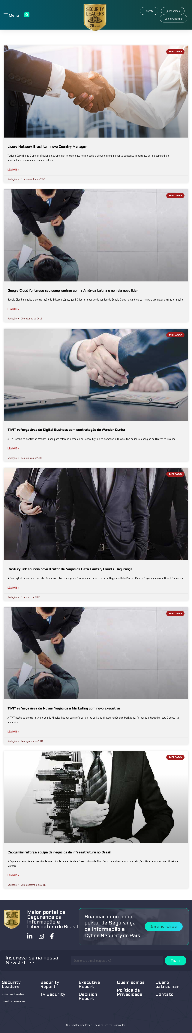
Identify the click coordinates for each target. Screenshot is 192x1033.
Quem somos (131, 983)
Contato (164, 995)
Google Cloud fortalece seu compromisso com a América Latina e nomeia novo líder (73, 290)
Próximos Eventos (13, 994)
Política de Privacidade (129, 993)
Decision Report (88, 997)
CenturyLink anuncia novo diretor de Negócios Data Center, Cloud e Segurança (70, 569)
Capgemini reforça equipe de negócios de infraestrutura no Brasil (59, 852)
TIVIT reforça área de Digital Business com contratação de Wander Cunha (66, 430)
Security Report (49, 985)
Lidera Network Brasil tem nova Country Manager (47, 146)
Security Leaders (11, 985)
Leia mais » (13, 169)
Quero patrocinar (167, 985)
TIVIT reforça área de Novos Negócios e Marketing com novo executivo (64, 708)
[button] (149, 11)
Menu (13, 15)
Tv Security (52, 995)
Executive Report (89, 985)
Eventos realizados (13, 1001)
